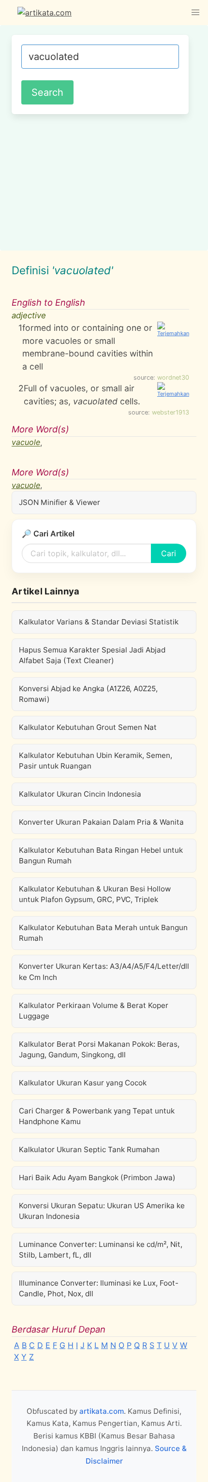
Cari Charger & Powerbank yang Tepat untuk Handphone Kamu (97, 1116)
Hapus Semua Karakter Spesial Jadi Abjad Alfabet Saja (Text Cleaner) (92, 655)
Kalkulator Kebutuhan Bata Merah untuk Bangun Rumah (103, 933)
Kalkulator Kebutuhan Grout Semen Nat (88, 727)
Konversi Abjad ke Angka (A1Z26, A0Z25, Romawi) (88, 694)
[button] (195, 12)
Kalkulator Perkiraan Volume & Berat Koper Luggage (93, 1011)
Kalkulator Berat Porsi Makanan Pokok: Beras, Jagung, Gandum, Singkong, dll (99, 1049)
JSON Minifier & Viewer (59, 502)
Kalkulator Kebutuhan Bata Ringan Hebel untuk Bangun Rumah (101, 855)
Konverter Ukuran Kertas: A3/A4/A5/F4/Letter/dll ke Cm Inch (104, 971)
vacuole (26, 442)
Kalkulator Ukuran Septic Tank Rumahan (89, 1149)
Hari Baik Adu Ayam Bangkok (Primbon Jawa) (97, 1177)
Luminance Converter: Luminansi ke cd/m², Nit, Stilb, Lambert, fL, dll (100, 1250)
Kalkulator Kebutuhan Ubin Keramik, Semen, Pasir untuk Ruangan (95, 761)
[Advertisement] (104, 181)
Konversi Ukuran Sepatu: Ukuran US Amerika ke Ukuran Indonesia (102, 1211)
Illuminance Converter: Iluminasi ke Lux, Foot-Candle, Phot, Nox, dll (98, 1288)
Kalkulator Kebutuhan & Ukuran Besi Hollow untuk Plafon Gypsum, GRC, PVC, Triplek (95, 894)
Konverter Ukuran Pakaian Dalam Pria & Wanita (101, 822)
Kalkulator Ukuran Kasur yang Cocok (83, 1082)
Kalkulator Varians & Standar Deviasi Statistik (98, 621)
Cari (168, 553)
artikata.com (101, 1411)
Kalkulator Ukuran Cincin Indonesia (80, 794)
